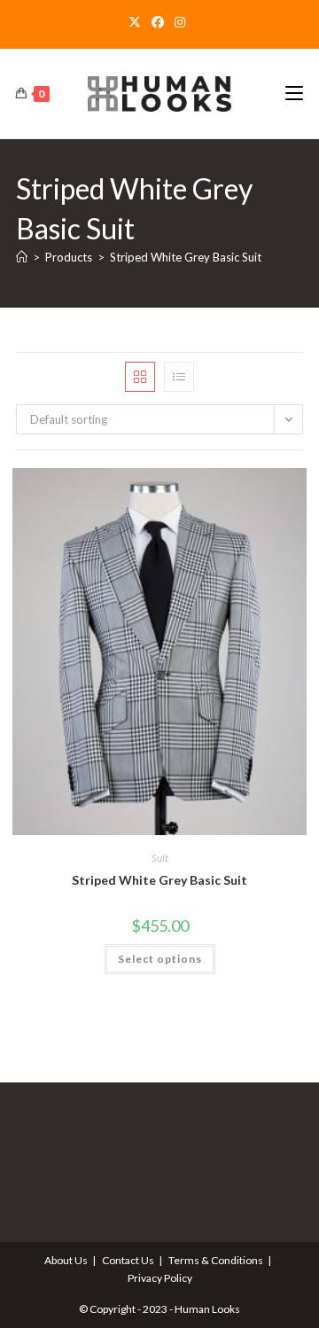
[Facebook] (157, 22)
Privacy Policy (160, 1278)
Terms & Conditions (215, 1260)
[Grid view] (140, 377)
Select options (160, 958)
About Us (66, 1260)
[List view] (179, 377)
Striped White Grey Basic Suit (185, 257)
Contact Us (128, 1260)
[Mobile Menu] (294, 93)
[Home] (21, 257)
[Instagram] (180, 22)
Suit (160, 857)
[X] (137, 22)
